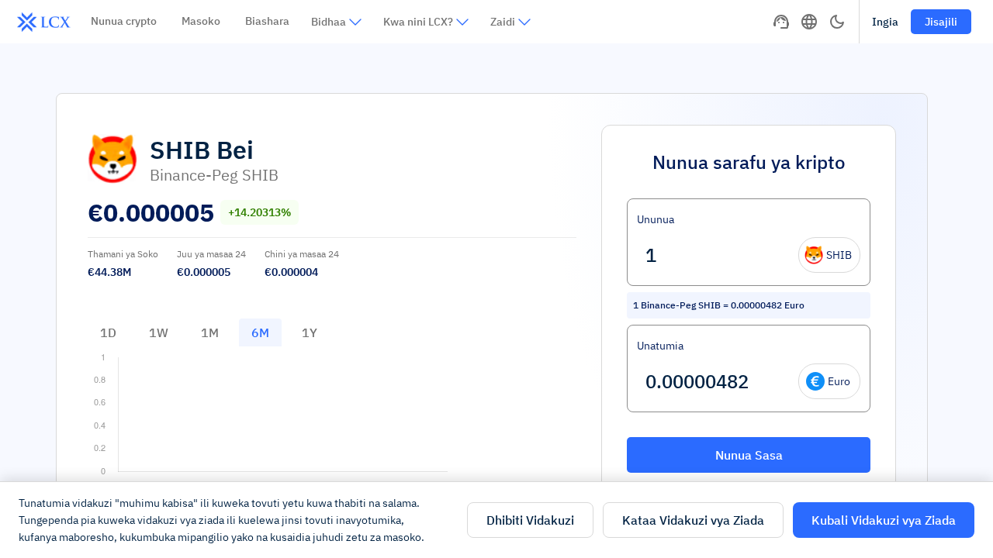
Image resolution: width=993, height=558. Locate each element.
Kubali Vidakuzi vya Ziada (883, 520)
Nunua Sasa (749, 455)
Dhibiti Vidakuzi (530, 520)
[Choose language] (809, 21)
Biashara (267, 21)
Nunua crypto (124, 21)
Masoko (201, 21)
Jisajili (941, 22)
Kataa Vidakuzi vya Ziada (693, 520)
